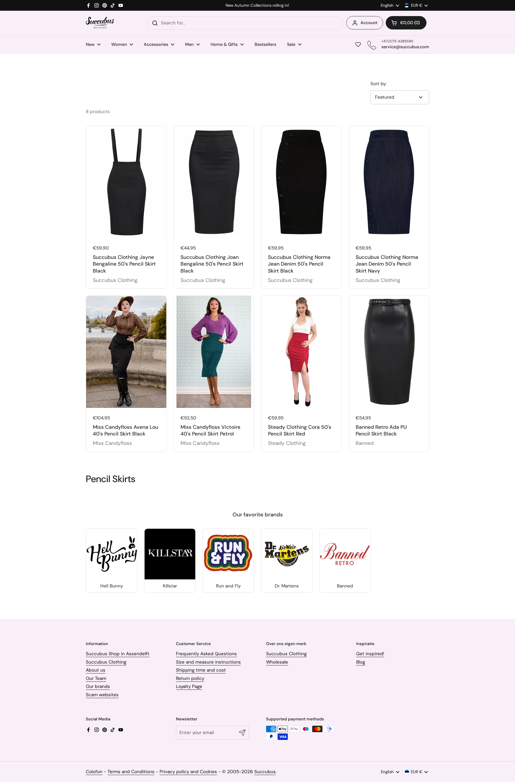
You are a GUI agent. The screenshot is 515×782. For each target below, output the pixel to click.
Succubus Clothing (106, 662)
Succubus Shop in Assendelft (117, 654)
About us (95, 670)
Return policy (190, 678)
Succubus (265, 771)
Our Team (96, 678)
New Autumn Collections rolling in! (257, 5)
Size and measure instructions (208, 662)
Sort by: (378, 84)
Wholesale (277, 662)
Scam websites (102, 695)
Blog (360, 662)
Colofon (94, 771)
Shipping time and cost (201, 670)
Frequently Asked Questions (206, 654)
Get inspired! (370, 654)
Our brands (98, 686)
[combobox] (244, 23)
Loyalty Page (189, 686)
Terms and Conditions (131, 771)
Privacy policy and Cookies (188, 771)
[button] (406, 22)
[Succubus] (100, 23)
